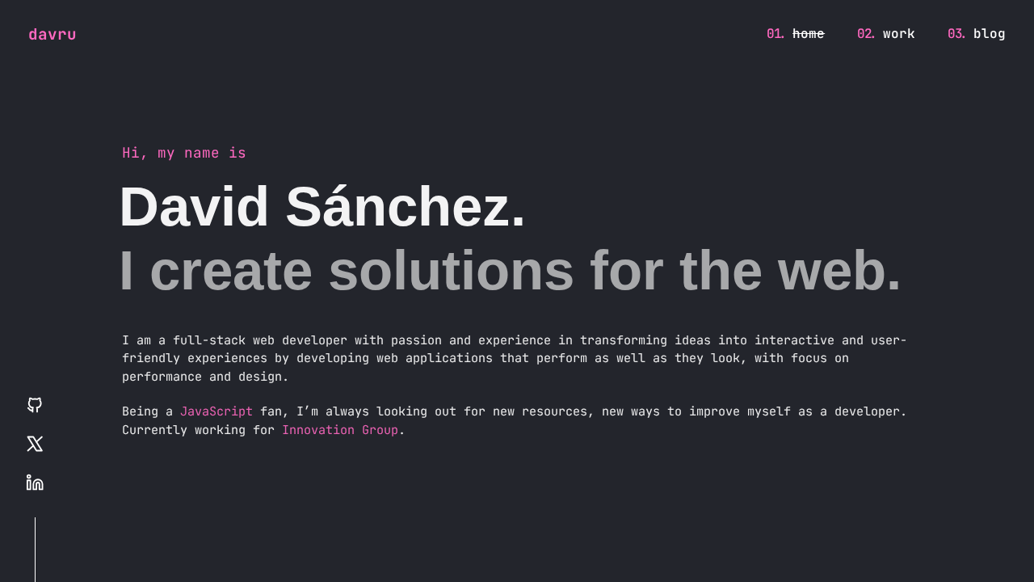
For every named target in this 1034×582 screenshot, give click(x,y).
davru (52, 33)
